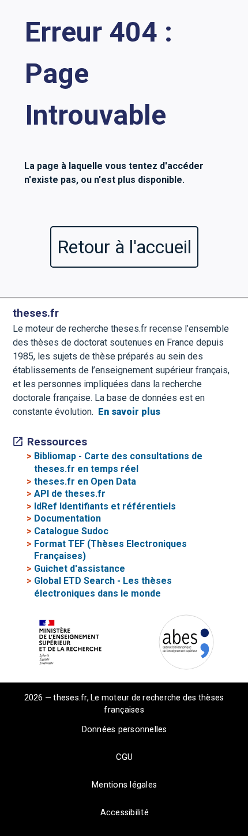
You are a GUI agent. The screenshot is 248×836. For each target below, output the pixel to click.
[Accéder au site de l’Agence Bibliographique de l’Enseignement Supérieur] (186, 644)
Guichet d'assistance (79, 568)
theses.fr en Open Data (85, 481)
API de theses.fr (70, 493)
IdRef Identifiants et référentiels (105, 506)
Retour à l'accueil (124, 247)
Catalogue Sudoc (71, 531)
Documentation (67, 518)
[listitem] (75, 644)
